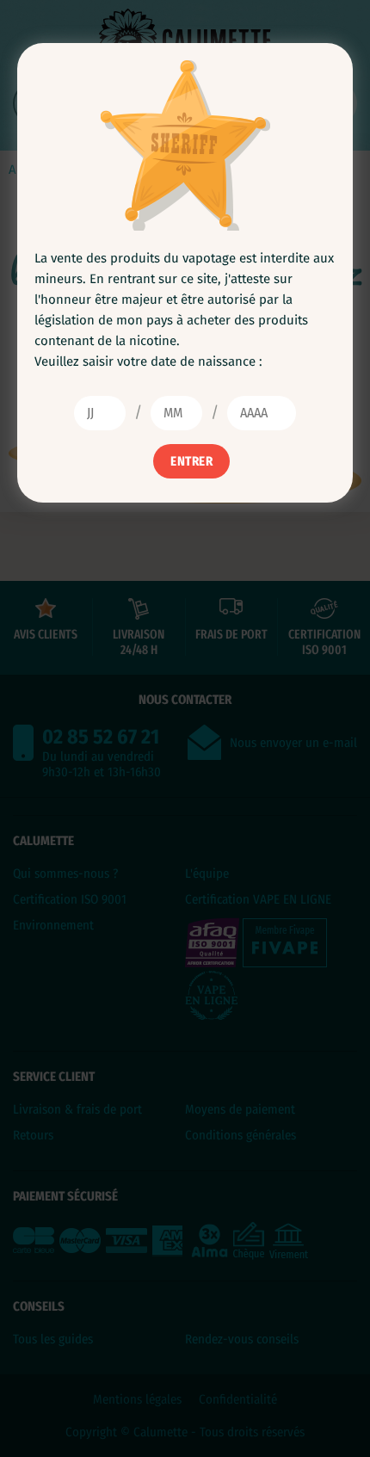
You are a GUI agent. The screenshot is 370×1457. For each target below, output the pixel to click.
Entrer (191, 461)
